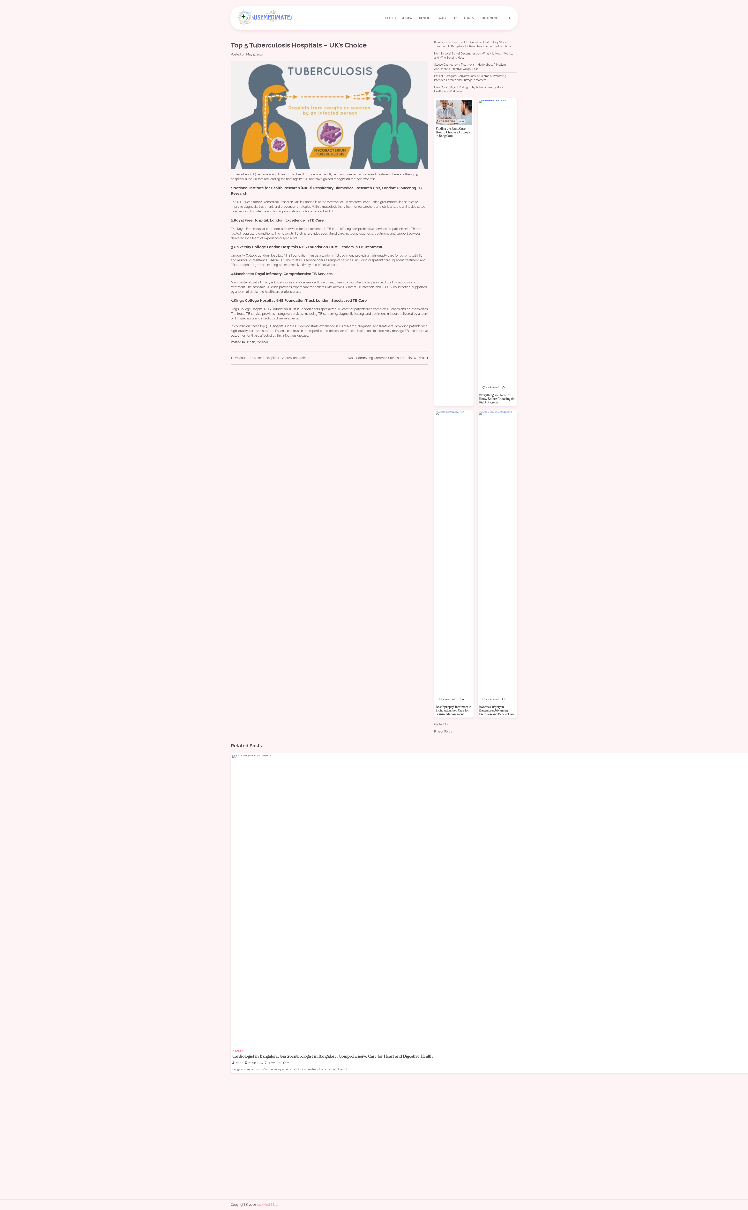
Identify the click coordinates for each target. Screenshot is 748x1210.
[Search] (509, 18)
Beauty (441, 18)
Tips (455, 18)
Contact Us (441, 724)
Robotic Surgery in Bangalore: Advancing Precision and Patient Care (497, 710)
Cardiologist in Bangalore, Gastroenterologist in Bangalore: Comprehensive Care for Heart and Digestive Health (332, 1056)
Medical (407, 18)
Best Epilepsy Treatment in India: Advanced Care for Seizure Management (453, 710)
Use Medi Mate (267, 1204)
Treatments (490, 18)
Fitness (469, 18)
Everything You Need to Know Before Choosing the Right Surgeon (497, 398)
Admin (239, 1062)
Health (390, 18)
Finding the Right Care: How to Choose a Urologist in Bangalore (454, 132)
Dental (424, 18)
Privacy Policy (443, 731)
